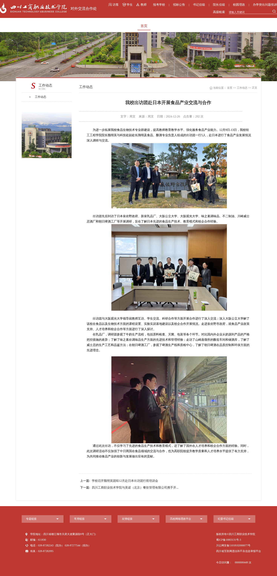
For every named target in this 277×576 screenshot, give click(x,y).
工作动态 (40, 96)
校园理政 (239, 4)
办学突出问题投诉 (265, 4)
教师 (144, 4)
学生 (130, 4)
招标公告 (179, 4)
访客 (116, 4)
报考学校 (159, 4)
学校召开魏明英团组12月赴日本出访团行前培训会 (119, 480)
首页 (144, 26)
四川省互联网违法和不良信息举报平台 (238, 551)
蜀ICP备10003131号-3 (228, 539)
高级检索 (219, 12)
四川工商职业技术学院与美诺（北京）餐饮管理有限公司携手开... (129, 487)
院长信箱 (219, 4)
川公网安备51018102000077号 (233, 545)
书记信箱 (199, 4)
